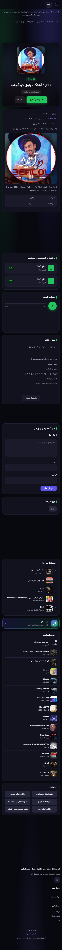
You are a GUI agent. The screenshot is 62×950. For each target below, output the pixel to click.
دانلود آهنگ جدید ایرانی (45, 21)
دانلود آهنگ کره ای (44, 801)
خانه (58, 21)
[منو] (49, 5)
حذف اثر (57, 920)
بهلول (54, 114)
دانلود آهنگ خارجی (18, 794)
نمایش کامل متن (31, 398)
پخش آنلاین (35, 99)
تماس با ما (56, 916)
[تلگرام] (57, 880)
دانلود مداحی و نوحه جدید (17, 801)
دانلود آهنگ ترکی (44, 809)
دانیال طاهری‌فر (31, 934)
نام (55, 462)
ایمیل (54, 474)
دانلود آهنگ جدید (50, 118)
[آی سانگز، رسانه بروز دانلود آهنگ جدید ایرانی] (57, 4)
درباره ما (57, 911)
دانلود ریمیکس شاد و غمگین (17, 809)
